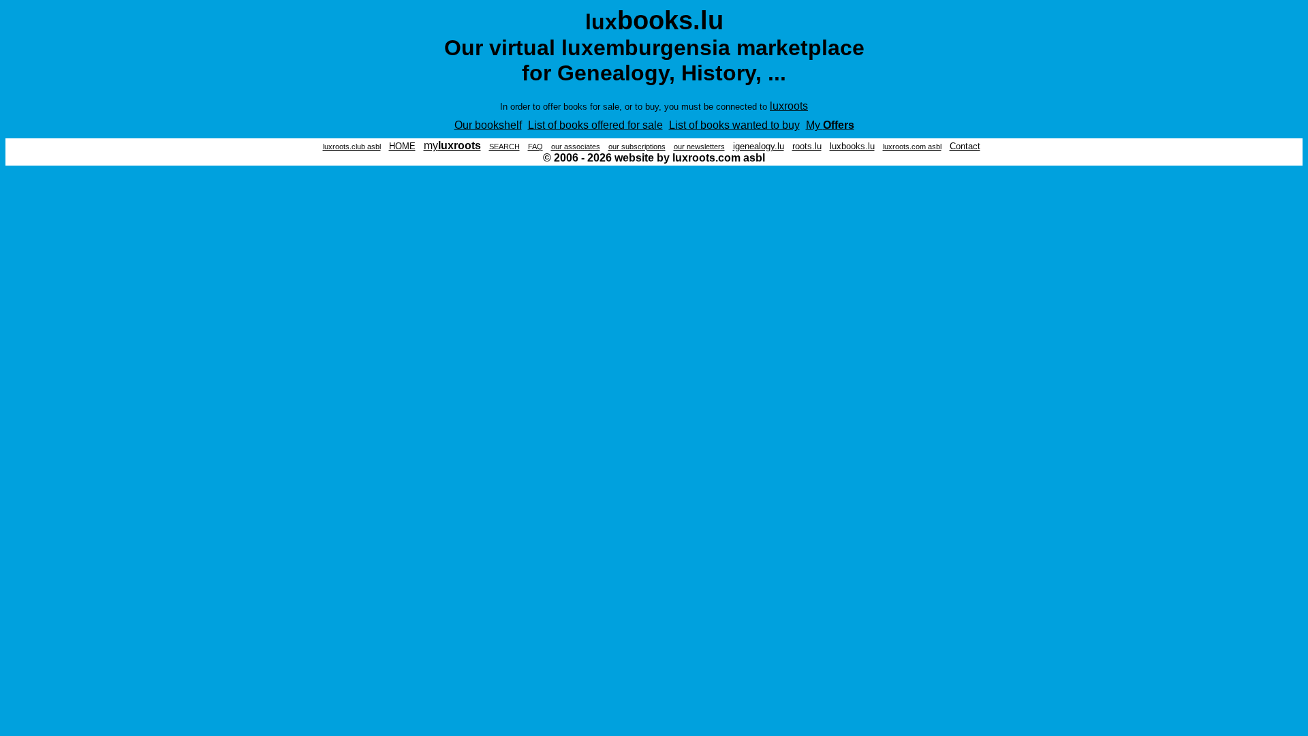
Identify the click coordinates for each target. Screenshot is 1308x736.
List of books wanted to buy (734, 125)
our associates (575, 146)
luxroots (789, 106)
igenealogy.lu (758, 146)
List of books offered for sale (595, 125)
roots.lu (807, 146)
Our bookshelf (488, 125)
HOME (402, 146)
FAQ (535, 146)
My (830, 125)
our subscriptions (637, 146)
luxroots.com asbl (912, 146)
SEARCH (504, 146)
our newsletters (699, 146)
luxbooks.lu (852, 146)
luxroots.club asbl (352, 146)
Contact (965, 146)
